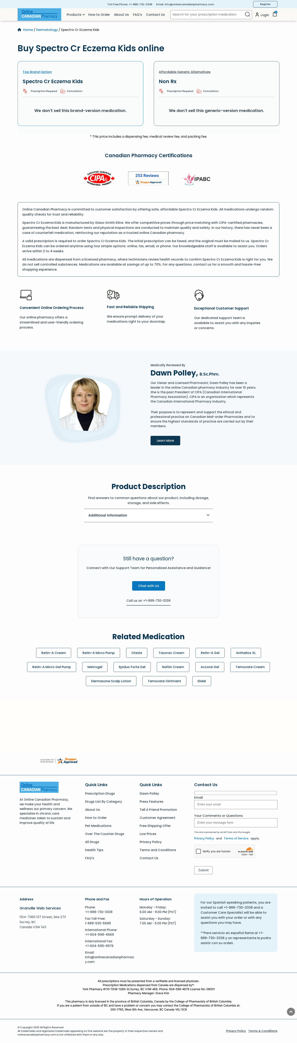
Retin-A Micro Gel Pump (51, 667)
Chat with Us (148, 586)
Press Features (151, 801)
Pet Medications (98, 825)
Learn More (168, 440)
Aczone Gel (210, 667)
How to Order (99, 14)
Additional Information (107, 515)
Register (265, 4)
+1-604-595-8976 (99, 946)
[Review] (148, 179)
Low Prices (148, 834)
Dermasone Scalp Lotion (111, 681)
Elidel (202, 681)
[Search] (247, 14)
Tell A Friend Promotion (158, 809)
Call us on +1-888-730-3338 (148, 600)
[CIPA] (99, 179)
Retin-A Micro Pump (98, 653)
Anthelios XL (246, 653)
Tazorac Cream (171, 653)
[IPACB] (197, 179)
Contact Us (155, 14)
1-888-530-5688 (98, 923)
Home (28, 29)
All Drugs (92, 842)
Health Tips (94, 850)
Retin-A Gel (210, 653)
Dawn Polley (149, 793)
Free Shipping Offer (155, 825)
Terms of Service (236, 838)
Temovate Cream (250, 667)
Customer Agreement (157, 817)
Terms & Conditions (262, 1031)
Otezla (136, 653)
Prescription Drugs (100, 793)
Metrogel (94, 667)
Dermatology (47, 29)
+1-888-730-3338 (140, 4)
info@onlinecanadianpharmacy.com (189, 4)
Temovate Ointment (164, 681)
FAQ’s (137, 14)
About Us (121, 14)
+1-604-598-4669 (99, 934)
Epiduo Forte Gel (132, 667)
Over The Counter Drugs (104, 834)
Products (74, 14)
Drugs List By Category (103, 801)
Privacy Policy (151, 842)
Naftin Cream (173, 667)
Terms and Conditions (158, 850)
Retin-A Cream (53, 653)
